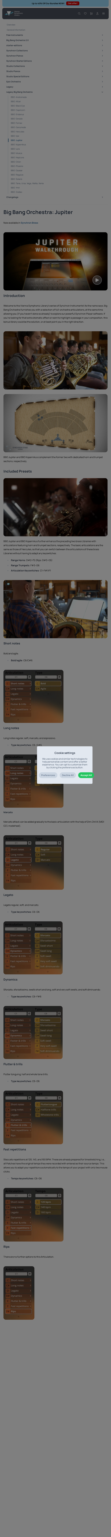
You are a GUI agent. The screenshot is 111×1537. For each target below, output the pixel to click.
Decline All (68, 775)
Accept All (86, 775)
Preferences (48, 775)
